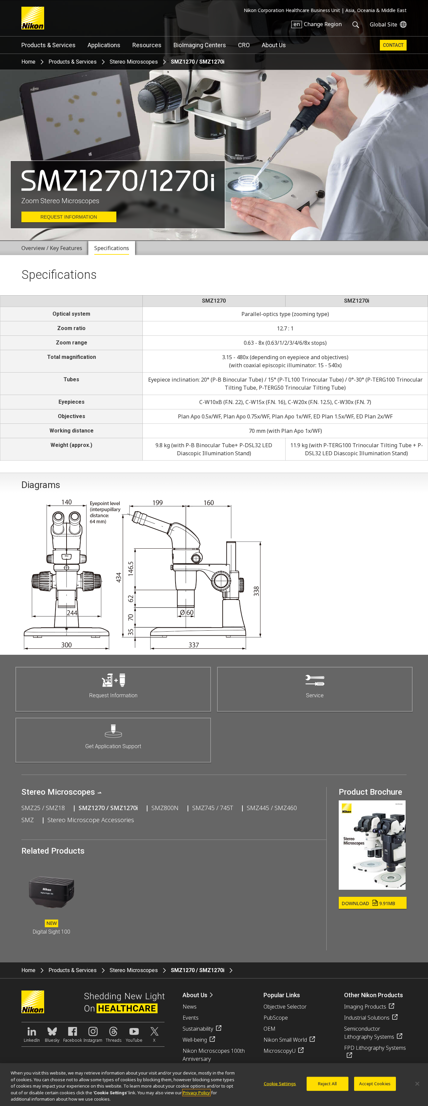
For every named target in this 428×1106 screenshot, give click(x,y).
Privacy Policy (196, 1093)
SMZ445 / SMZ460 (272, 808)
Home (28, 62)
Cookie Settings (280, 1084)
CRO (244, 45)
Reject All (327, 1084)
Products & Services (48, 45)
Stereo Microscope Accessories (90, 820)
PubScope (275, 1017)
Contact (393, 45)
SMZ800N (165, 808)
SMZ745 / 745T (212, 808)
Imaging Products (365, 1006)
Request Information (68, 217)
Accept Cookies (375, 1084)
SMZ (27, 820)
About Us (274, 45)
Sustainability (198, 1028)
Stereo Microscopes (134, 62)
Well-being (195, 1039)
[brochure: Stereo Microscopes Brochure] (372, 887)
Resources (147, 45)
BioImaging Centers (200, 45)
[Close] (417, 1084)
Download (368, 903)
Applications (104, 45)
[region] (214, 1084)
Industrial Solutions (367, 1017)
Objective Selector (285, 1006)
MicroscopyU (279, 1050)
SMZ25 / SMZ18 (43, 808)
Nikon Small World (285, 1039)
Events (191, 1017)
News (190, 1006)
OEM (269, 1028)
